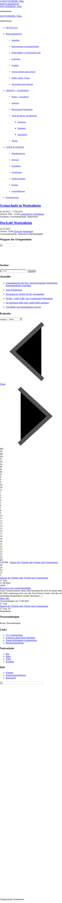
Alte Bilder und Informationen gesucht (23, 307)
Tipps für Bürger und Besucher (24, 116)
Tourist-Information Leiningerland (21, 640)
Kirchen (15, 185)
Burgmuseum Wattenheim (22, 109)
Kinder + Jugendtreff (20, 97)
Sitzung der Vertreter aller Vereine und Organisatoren (34, 562)
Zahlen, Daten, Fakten (21, 78)
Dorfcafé (15, 160)
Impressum (11, 678)
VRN (8, 659)
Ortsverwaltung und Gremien (23, 72)
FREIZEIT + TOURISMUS (17, 90)
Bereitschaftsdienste (15, 643)
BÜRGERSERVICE (14, 34)
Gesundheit (16, 166)
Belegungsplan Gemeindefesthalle (25, 46)
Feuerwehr (16, 59)
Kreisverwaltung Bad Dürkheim (20, 638)
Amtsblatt (15, 40)
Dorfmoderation (12, 197)
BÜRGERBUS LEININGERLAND (26, 53)
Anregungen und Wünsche (22, 84)
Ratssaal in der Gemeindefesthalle (15, 588)
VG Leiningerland (14, 635)
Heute (2, 384)
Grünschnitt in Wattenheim (20, 205)
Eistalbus (10, 661)
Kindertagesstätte (18, 179)
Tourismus (21, 122)
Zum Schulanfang (14, 290)
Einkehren (21, 128)
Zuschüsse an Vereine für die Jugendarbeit (25, 294)
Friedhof (15, 65)
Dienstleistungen (18, 153)
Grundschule (17, 172)
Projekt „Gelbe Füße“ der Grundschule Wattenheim (29, 298)
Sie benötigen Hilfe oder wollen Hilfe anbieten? (27, 303)
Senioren (15, 103)
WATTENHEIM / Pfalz (11, 6)
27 (1, 559)
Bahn (8, 656)
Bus (7, 654)
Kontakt (9, 672)
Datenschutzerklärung (16, 675)
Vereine (15, 141)
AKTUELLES (12, 28)
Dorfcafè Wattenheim (16, 223)
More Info (4, 598)
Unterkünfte (22, 135)
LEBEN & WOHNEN (15, 147)
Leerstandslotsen (18, 191)
